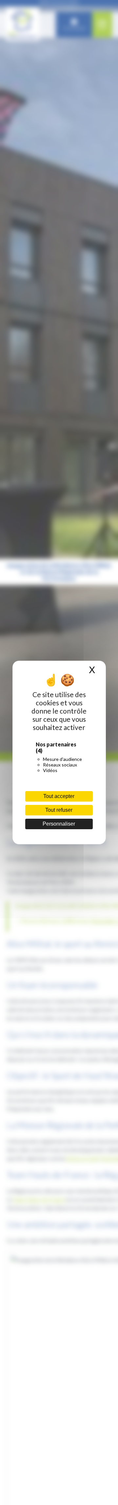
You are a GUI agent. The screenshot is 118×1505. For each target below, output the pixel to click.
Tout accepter (58, 796)
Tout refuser (58, 810)
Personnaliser (59, 824)
